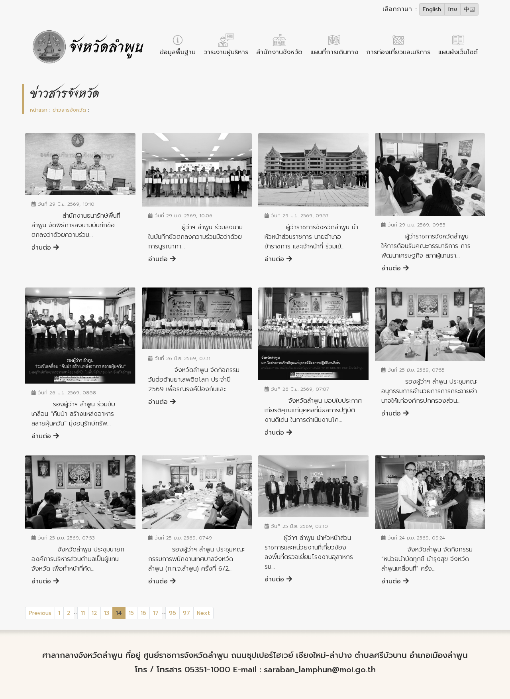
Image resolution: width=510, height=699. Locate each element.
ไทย (452, 9)
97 (186, 613)
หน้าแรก (38, 110)
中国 (469, 9)
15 (131, 613)
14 (121, 612)
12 (94, 613)
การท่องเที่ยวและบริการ (398, 52)
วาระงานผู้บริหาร (226, 52)
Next (203, 613)
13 (106, 613)
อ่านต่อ (42, 247)
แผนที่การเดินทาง (334, 52)
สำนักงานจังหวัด (279, 52)
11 (83, 613)
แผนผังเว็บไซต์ (458, 52)
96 (172, 613)
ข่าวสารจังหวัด (69, 110)
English (432, 9)
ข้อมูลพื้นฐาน (178, 52)
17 (156, 613)
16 (143, 613)
